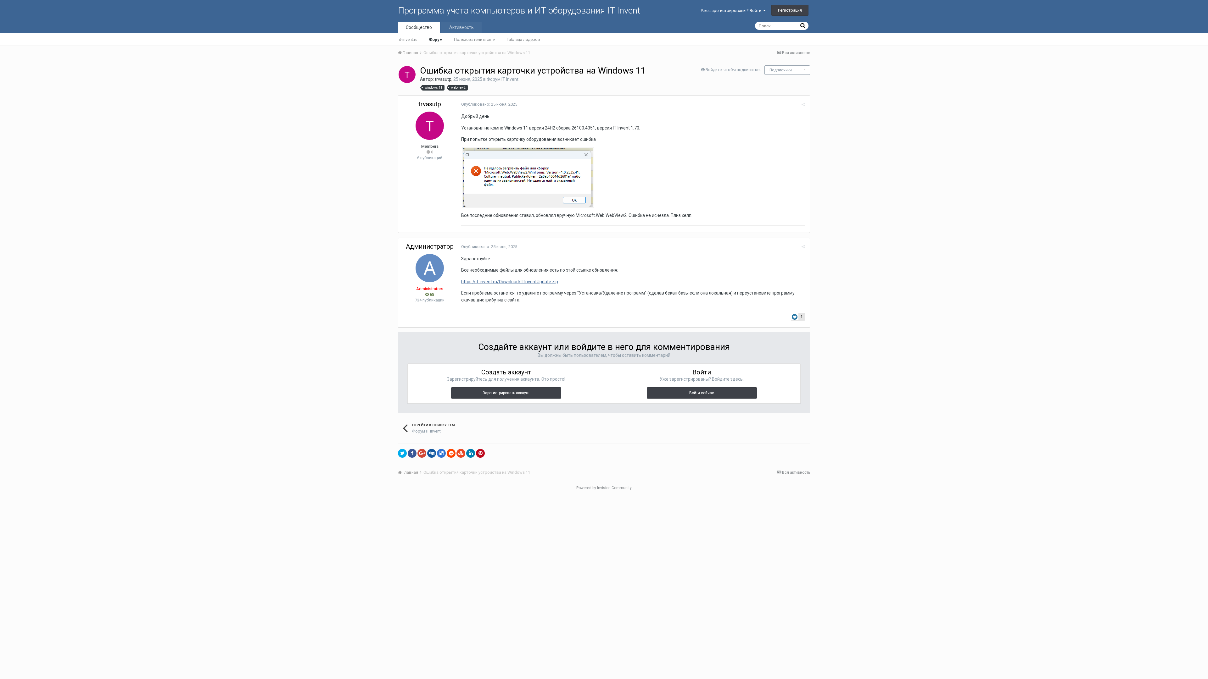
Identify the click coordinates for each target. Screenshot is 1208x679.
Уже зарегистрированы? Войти (732, 10)
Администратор (430, 246)
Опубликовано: (489, 104)
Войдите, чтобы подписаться (734, 69)
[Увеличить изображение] (528, 176)
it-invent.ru (408, 39)
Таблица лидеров (523, 39)
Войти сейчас (701, 393)
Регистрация (790, 10)
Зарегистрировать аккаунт (506, 393)
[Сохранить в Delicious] (441, 453)
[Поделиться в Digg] (431, 453)
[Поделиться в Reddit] (451, 453)
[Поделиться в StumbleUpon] (460, 453)
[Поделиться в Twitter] (402, 453)
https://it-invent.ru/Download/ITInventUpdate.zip (509, 281)
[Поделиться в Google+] (421, 453)
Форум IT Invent (502, 79)
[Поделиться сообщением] (803, 104)
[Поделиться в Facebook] (412, 453)
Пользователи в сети (474, 39)
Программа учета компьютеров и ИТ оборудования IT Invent (519, 10)
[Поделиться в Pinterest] (480, 453)
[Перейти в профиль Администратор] (430, 268)
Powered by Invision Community (604, 488)
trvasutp (443, 79)
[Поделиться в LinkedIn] (470, 453)
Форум (436, 39)
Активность (461, 27)
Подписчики (780, 70)
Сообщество (419, 27)
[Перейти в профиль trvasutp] (407, 74)
